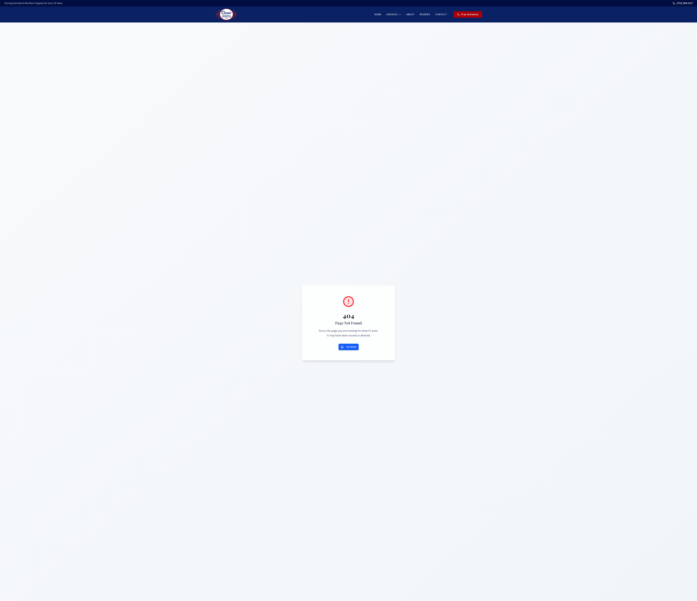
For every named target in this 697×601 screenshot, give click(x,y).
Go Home (351, 347)
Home (377, 14)
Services (392, 14)
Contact (441, 14)
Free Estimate (469, 14)
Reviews (425, 14)
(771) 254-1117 (685, 3)
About (410, 14)
